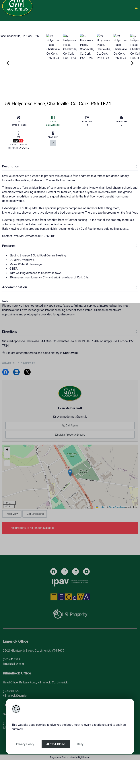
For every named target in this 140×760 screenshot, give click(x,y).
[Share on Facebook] (5, 372)
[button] (70, 473)
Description (10, 166)
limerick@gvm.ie (13, 663)
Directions (9, 331)
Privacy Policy (25, 744)
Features (8, 246)
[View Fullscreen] (7, 463)
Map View (12, 513)
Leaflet (101, 506)
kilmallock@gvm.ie (15, 695)
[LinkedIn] (75, 571)
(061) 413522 (11, 659)
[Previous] (8, 63)
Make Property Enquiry (71, 434)
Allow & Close (55, 744)
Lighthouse (84, 757)
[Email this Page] (27, 372)
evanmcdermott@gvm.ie (72, 416)
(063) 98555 (11, 691)
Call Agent (71, 425)
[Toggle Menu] (136, 8)
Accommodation (14, 287)
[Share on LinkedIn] (16, 372)
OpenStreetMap (117, 506)
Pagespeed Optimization (62, 757)
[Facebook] (53, 571)
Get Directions (35, 513)
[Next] (132, 63)
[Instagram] (64, 571)
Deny (80, 744)
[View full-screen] (134, 37)
